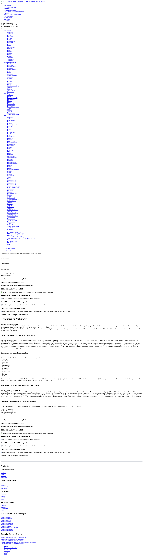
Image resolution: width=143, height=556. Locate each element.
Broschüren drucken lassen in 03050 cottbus (12, 543)
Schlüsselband (11, 198)
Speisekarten (10, 207)
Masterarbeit (10, 175)
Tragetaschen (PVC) (12, 214)
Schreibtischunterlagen (13, 86)
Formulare (10, 74)
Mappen (9, 53)
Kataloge (9, 51)
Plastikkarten (10, 189)
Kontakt (6, 546)
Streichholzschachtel (12, 210)
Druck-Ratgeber (8, 231)
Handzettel (10, 159)
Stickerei (9, 110)
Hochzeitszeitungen (12, 163)
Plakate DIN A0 (11, 180)
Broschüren (10, 38)
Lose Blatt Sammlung (13, 169)
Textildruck (10, 57)
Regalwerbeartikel (12, 193)
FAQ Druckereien (8, 16)
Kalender (9, 48)
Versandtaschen (11, 90)
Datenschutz (7, 20)
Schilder (9, 108)
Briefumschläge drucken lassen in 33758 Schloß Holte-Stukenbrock (18, 542)
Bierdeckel (10, 126)
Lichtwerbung (11, 105)
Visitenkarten (10, 59)
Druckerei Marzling (6, 521)
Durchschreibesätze (12, 69)
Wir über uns (7, 549)
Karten (9, 50)
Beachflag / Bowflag (12, 98)
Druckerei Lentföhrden (7, 530)
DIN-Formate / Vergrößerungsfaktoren (14, 11)
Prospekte (9, 56)
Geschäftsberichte (12, 75)
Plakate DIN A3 (11, 184)
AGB (5, 554)
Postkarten (10, 190)
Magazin (9, 171)
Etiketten (9, 147)
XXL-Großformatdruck (13, 114)
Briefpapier (10, 36)
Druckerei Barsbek (6, 517)
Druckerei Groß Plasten (7, 523)
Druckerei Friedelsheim (7, 524)
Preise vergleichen (5, 275)
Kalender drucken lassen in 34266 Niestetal (12, 540)
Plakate (9, 54)
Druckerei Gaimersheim (7, 529)
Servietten (9, 204)
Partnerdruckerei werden (10, 548)
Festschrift (10, 42)
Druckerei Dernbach (6, 520)
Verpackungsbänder (12, 220)
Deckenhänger (11, 99)
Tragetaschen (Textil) (12, 216)
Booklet (9, 129)
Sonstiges (9, 89)
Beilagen (9, 123)
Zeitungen (10, 60)
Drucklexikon (10, 239)
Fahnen (9, 102)
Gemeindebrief (11, 47)
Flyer (8, 44)
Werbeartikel (10, 225)
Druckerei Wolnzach (6, 526)
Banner (9, 96)
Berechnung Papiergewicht (14, 232)
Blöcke (9, 35)
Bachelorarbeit (11, 120)
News (8, 244)
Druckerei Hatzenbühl (6, 518)
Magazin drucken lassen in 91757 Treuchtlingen (13, 537)
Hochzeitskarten (11, 162)
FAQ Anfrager (8, 17)
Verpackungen (11, 113)
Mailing (9, 80)
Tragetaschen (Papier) (13, 213)
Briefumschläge (11, 66)
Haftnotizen (10, 77)
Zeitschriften (10, 228)
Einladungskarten (11, 41)
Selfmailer (10, 87)
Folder (9, 45)
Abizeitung (10, 32)
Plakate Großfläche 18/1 (13, 186)
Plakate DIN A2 (11, 183)
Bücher (9, 39)
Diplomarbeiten (11, 138)
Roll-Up (9, 195)
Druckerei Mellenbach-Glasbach (9, 527)
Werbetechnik (7, 8)
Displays (9, 101)
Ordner (9, 177)
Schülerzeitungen (11, 201)
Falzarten (6, 13)
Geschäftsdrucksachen (10, 7)
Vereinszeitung (11, 217)
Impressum (7, 19)
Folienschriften (11, 104)
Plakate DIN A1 (11, 181)
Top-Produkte (7, 5)
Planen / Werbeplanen (13, 107)
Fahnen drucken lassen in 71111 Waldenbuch (12, 539)
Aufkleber (10, 33)
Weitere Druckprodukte (10, 10)
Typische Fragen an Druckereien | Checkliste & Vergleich (22, 238)
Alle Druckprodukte (9, 116)
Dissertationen (11, 141)
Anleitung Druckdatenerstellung (12, 14)
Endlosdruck (10, 145)
